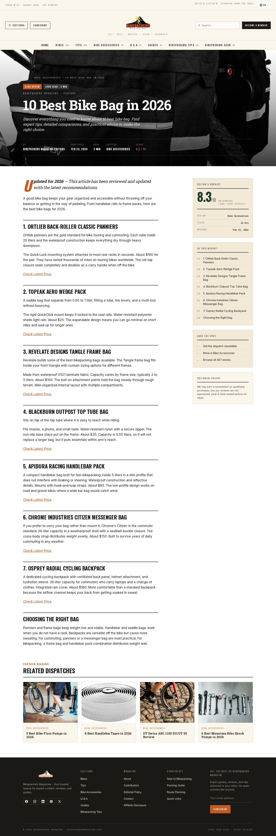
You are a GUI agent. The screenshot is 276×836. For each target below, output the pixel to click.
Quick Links (174, 798)
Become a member (256, 25)
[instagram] (34, 801)
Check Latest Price (37, 274)
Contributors (131, 785)
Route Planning (176, 792)
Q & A (84, 798)
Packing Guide (176, 785)
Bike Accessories (47, 77)
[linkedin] (43, 801)
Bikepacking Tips (91, 811)
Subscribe (40, 25)
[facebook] (26, 801)
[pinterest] (51, 801)
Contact (128, 798)
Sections (19, 25)
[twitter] (59, 801)
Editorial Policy (133, 792)
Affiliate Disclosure (135, 805)
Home (45, 45)
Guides (85, 805)
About (127, 778)
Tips (83, 785)
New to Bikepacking (179, 778)
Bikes (84, 778)
